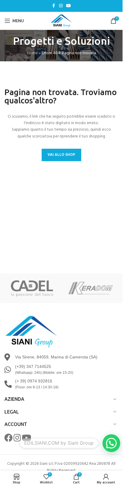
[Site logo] (61, 20)
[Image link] (31, 331)
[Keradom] (91, 288)
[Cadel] (31, 288)
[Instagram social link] (60, 6)
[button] (111, 443)
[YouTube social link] (68, 6)
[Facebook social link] (53, 6)
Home (32, 53)
